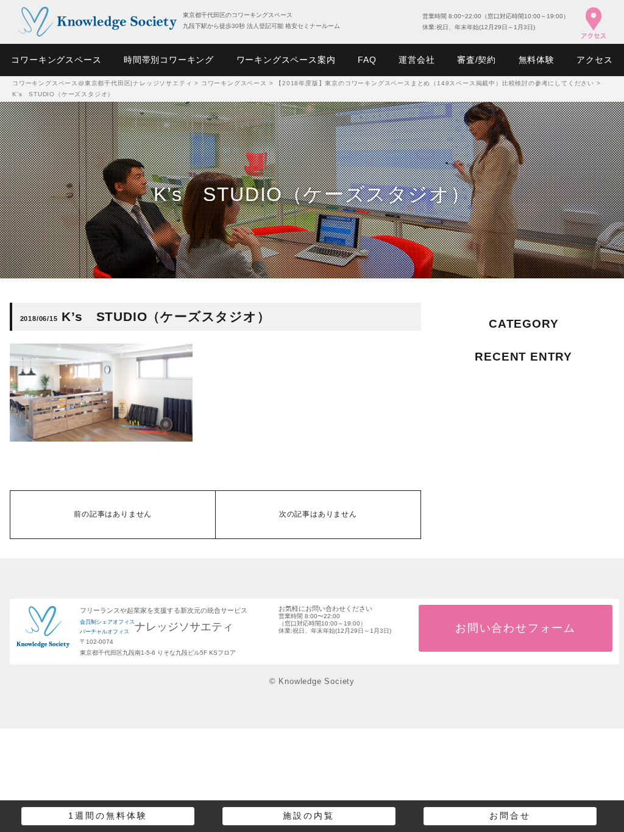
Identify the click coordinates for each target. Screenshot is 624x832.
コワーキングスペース (56, 60)
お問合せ (510, 815)
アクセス (594, 60)
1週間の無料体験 (107, 815)
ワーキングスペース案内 (286, 60)
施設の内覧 (309, 815)
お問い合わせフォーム (515, 628)
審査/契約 (476, 60)
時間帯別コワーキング (169, 60)
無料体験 (537, 60)
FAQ (367, 60)
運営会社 (416, 60)
